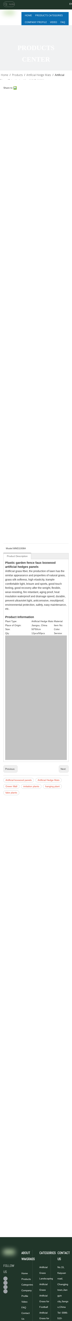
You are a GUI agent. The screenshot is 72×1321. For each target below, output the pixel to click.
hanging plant (52, 786)
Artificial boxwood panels (19, 780)
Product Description (17, 556)
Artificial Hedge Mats (48, 780)
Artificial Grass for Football (44, 1301)
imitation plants (31, 786)
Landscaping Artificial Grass (46, 1284)
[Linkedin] (5, 1291)
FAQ (23, 1307)
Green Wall (11, 786)
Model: (9, 548)
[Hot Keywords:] (6, 4)
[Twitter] (56, 8)
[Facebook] (56, 4)
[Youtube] (5, 1287)
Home (24, 1273)
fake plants (11, 792)
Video (24, 1301)
